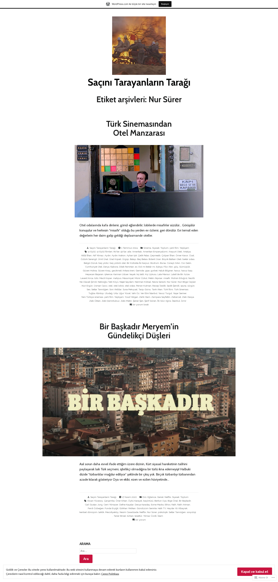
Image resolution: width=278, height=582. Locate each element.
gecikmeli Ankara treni (123, 270)
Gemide (140, 270)
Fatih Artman (183, 504)
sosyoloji (191, 512)
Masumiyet (128, 278)
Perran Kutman (143, 285)
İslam (160, 516)
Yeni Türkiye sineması (92, 297)
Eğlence (152, 497)
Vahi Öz (135, 293)
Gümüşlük (184, 266)
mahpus (117, 278)
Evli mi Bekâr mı (147, 266)
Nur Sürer (172, 282)
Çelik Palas (143, 255)
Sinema (147, 248)
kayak (132, 274)
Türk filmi (168, 289)
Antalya (187, 251)
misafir (166, 278)
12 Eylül (92, 251)
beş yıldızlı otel (118, 263)
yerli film (174, 248)
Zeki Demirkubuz (111, 301)
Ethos (167, 504)
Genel (160, 497)
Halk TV (162, 508)
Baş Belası (142, 259)
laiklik (101, 512)
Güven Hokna (90, 270)
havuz (177, 270)
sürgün (191, 285)
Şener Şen (138, 301)
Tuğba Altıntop (96, 293)
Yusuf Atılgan (131, 297)
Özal (191, 255)
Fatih (173, 504)
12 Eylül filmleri (104, 251)
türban (130, 516)
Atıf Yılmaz (98, 255)
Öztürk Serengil (89, 259)
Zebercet (176, 297)
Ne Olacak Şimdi (88, 282)
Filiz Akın (168, 266)
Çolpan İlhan (168, 255)
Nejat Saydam (127, 282)
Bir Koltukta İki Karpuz (138, 263)
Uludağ (108, 293)
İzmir (183, 301)
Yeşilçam (184, 248)
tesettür (138, 516)
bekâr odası (188, 259)
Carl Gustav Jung (93, 504)
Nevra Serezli (159, 282)
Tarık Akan (157, 289)
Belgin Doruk (90, 263)
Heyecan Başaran (94, 274)
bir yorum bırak (141, 304)
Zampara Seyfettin (160, 297)
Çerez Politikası (110, 573)
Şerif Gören (150, 301)
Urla (116, 293)
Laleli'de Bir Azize (180, 274)
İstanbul (176, 301)
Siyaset (155, 248)
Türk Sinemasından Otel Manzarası (139, 128)
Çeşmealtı (155, 255)
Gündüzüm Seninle (147, 508)
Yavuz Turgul (165, 293)
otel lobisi (119, 285)
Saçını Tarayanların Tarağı (139, 82)
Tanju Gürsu (145, 289)
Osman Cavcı (100, 285)
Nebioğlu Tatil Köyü (108, 282)
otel (110, 285)
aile (129, 251)
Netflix (168, 497)
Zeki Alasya (188, 297)
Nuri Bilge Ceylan (187, 282)
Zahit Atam (144, 297)
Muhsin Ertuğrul (179, 278)
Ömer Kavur (182, 255)
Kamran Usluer (121, 274)
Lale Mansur (164, 274)
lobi (96, 278)
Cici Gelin (186, 263)
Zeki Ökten (95, 301)
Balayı (133, 259)
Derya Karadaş (142, 504)
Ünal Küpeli (115, 259)
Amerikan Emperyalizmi (155, 251)
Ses (88, 289)
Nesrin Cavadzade (129, 512)
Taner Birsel (120, 516)
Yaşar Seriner (179, 293)
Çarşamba (109, 500)
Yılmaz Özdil (150, 516)
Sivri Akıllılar (115, 289)
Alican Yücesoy (95, 500)
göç (176, 266)
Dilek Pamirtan (126, 266)
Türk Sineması (181, 289)
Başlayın (165, 4)
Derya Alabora (110, 266)
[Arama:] (107, 551)
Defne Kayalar (126, 504)
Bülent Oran (155, 259)
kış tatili (140, 274)
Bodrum (154, 263)
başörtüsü (148, 500)
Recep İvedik (159, 285)
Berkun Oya (160, 500)
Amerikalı (137, 251)
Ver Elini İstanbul (149, 293)
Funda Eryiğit (111, 508)
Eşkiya (159, 266)
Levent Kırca (86, 278)
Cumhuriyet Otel (93, 266)
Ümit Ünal (103, 259)
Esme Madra (157, 504)
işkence (108, 274)
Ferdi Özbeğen (96, 508)
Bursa (163, 263)
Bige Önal (173, 500)
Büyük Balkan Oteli (171, 259)
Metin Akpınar (155, 278)
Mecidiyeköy (112, 512)
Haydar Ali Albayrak (177, 508)
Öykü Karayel (135, 500)
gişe (147, 270)
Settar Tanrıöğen (99, 289)
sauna (183, 285)
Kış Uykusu (150, 274)
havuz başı (186, 270)
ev (136, 266)
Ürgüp (125, 259)
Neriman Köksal (143, 282)
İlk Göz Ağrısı (164, 301)
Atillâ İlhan (86, 255)
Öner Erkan (121, 500)
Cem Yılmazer (111, 504)
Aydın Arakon (118, 255)
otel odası (130, 285)
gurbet (154, 270)
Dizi (144, 497)
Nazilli (191, 278)
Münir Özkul (141, 278)
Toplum (164, 248)
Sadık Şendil (173, 285)
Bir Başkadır (185, 500)
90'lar (123, 251)
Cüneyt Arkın (173, 263)
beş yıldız (103, 263)
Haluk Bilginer (166, 270)
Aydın (108, 255)
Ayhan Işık (132, 255)
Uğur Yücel (124, 293)
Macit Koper (105, 278)
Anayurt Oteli (175, 251)
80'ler (116, 251)
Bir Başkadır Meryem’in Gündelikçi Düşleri (139, 331)
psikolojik (163, 512)
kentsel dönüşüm (88, 512)
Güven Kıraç (104, 270)
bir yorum (140, 519)
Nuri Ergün (87, 285)
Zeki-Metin (126, 301)
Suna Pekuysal (130, 289)
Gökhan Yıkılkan (127, 508)
